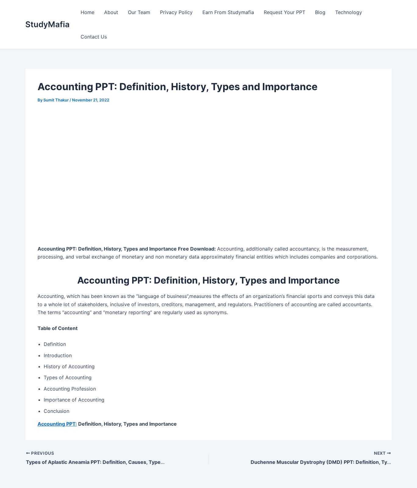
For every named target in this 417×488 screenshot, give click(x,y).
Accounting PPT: (57, 424)
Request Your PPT (284, 12)
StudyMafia (47, 24)
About (111, 12)
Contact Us (94, 37)
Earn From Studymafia (228, 12)
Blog (320, 12)
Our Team (139, 12)
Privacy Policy (176, 12)
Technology (348, 12)
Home (87, 12)
